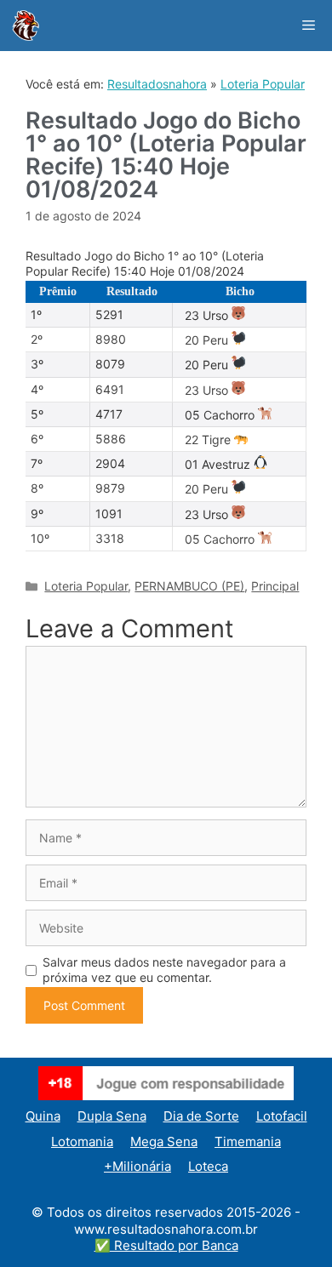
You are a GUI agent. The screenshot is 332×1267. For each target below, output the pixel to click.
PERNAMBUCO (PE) (189, 586)
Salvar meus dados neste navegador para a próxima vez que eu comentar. (164, 969)
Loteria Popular (262, 84)
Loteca (208, 1166)
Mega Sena (163, 1141)
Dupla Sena (111, 1116)
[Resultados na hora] (26, 25)
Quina (43, 1116)
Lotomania (82, 1141)
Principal (275, 586)
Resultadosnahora (157, 84)
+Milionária (137, 1166)
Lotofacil (281, 1116)
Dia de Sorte (201, 1116)
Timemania (248, 1141)
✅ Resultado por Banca (166, 1245)
